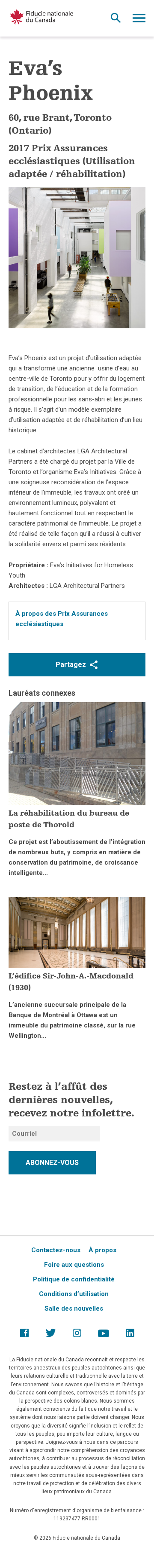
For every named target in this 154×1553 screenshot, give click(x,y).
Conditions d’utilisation (74, 1294)
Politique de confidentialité (74, 1279)
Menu (139, 20)
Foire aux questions (74, 1265)
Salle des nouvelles (73, 1308)
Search (116, 20)
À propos (102, 1250)
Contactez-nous (55, 1250)
